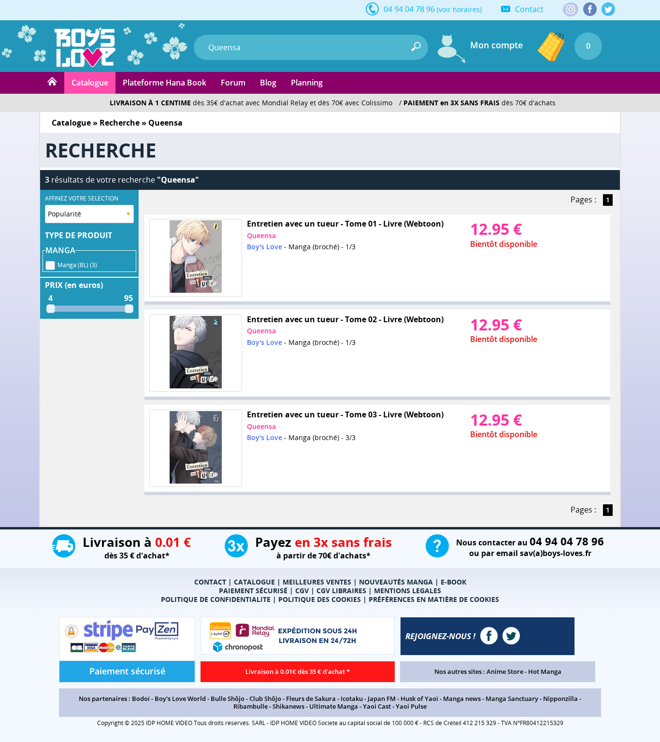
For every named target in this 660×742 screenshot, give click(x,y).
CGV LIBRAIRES (341, 590)
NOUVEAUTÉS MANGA (396, 581)
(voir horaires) (459, 9)
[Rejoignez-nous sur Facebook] (590, 9)
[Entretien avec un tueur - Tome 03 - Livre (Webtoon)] (196, 448)
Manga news (462, 698)
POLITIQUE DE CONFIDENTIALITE (216, 599)
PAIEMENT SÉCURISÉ (253, 590)
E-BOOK (453, 581)
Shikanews (288, 706)
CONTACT (210, 581)
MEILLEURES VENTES (317, 581)
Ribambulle (250, 706)
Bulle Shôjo (227, 698)
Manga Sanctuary (512, 698)
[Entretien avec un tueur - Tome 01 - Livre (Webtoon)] (196, 257)
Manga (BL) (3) (77, 265)
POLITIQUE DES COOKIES (319, 599)
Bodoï (141, 698)
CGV (302, 590)
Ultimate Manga (333, 706)
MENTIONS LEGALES (407, 590)
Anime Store (505, 671)
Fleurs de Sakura (311, 698)
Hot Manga (544, 671)
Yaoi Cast (377, 706)
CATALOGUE (254, 581)
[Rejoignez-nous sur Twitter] (608, 9)
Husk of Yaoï (419, 698)
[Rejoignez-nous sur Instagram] (570, 10)
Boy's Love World (180, 698)
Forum (233, 82)
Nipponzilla (560, 698)
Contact (529, 9)
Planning (307, 82)
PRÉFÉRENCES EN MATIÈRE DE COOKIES (434, 599)
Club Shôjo (265, 698)
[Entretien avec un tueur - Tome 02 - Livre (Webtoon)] (196, 353)
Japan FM (382, 698)
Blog (268, 82)
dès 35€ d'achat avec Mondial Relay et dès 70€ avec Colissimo (251, 102)
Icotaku (352, 698)
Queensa (261, 235)
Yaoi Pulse (411, 706)
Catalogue (90, 82)
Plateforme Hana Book (164, 82)
